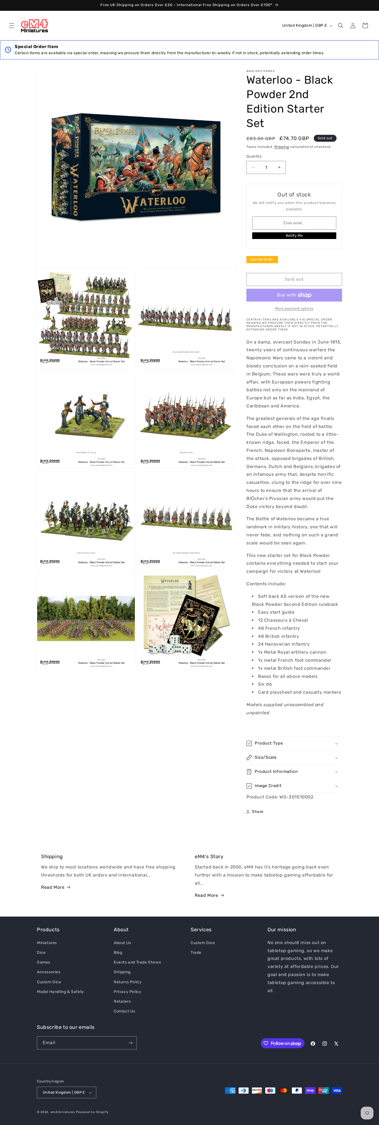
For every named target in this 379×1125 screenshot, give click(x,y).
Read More (52, 887)
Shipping (281, 147)
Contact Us (124, 1011)
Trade (196, 952)
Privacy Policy (127, 991)
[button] (12, 25)
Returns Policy (128, 981)
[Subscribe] (130, 1042)
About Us (122, 942)
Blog (118, 952)
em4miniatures (63, 1112)
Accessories (48, 971)
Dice (41, 952)
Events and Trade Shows (137, 962)
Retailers (122, 1001)
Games (43, 962)
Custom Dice (49, 981)
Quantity (254, 156)
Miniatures (47, 942)
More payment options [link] (294, 308)
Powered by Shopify (92, 1112)
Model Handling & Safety (60, 991)
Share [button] (258, 811)
